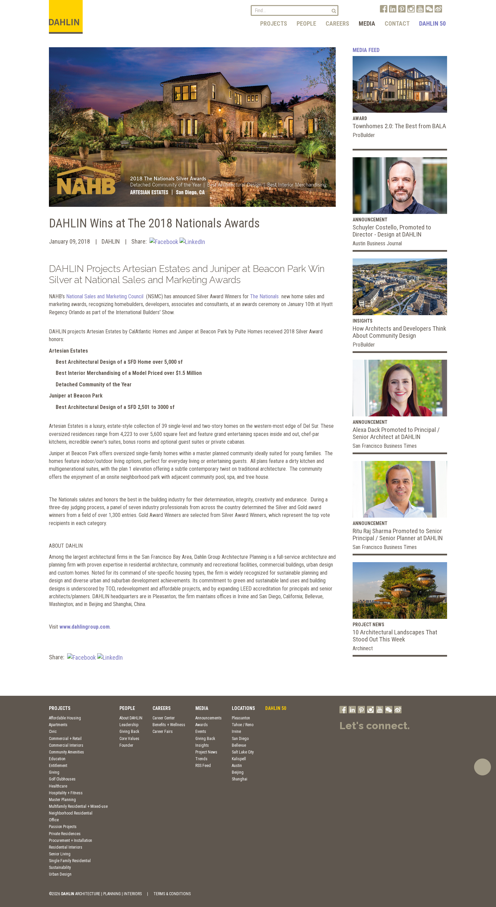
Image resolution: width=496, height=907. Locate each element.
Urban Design (60, 874)
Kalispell (239, 759)
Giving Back (129, 731)
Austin (237, 765)
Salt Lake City (243, 752)
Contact (397, 23)
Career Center (164, 718)
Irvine (236, 731)
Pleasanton (241, 718)
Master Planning (62, 799)
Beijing (238, 772)
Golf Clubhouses (62, 779)
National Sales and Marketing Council (105, 296)
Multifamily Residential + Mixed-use (78, 806)
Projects (273, 23)
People (306, 23)
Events (200, 731)
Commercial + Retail (65, 738)
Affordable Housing (65, 718)
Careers (337, 23)
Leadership (128, 724)
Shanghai (239, 779)
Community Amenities (66, 752)
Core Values (129, 738)
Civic (53, 731)
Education (57, 759)
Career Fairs (163, 731)
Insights (202, 745)
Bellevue (239, 745)
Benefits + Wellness (169, 724)
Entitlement (58, 765)
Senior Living (60, 854)
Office (54, 820)
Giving (54, 772)
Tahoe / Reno (242, 724)
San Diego (240, 738)
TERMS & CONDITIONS (172, 893)
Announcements (208, 718)
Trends (201, 759)
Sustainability (60, 867)
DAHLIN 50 (432, 23)
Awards (201, 724)
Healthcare (58, 786)
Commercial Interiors (66, 745)
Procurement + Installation (70, 840)
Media (367, 23)
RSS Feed (203, 765)
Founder (126, 745)
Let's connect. (374, 726)
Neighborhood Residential (70, 813)
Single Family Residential (70, 860)
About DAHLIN (130, 718)
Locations (243, 708)
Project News (206, 752)
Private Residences (65, 833)
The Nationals (264, 296)
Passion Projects (63, 826)
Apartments (58, 724)
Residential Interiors (65, 847)
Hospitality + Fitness (66, 793)
